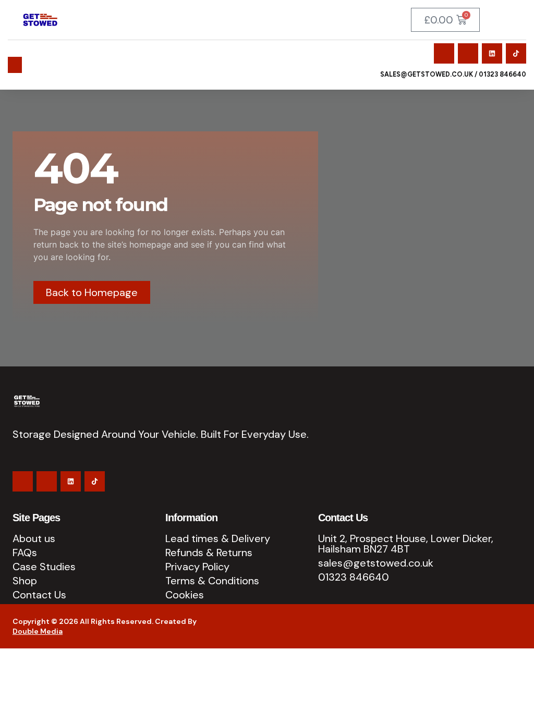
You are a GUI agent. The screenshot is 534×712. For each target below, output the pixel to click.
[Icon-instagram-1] (468, 53)
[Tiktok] (516, 53)
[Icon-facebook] (444, 53)
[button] (15, 65)
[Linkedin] (492, 53)
